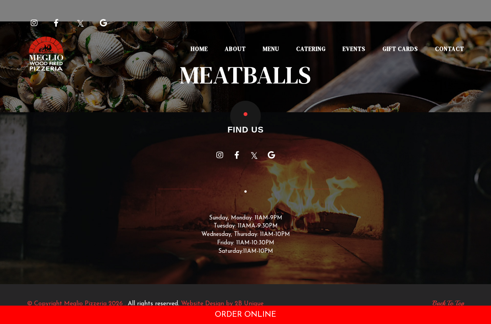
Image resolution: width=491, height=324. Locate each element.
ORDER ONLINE (245, 315)
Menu (271, 49)
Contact (449, 49)
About (235, 49)
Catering (311, 49)
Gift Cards (400, 49)
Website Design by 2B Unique (222, 304)
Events (354, 49)
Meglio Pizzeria (85, 304)
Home (199, 49)
